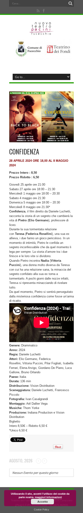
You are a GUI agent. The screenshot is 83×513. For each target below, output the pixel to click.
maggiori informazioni (48, 497)
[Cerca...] (70, 3)
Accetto (42, 501)
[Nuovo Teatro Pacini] (41, 33)
